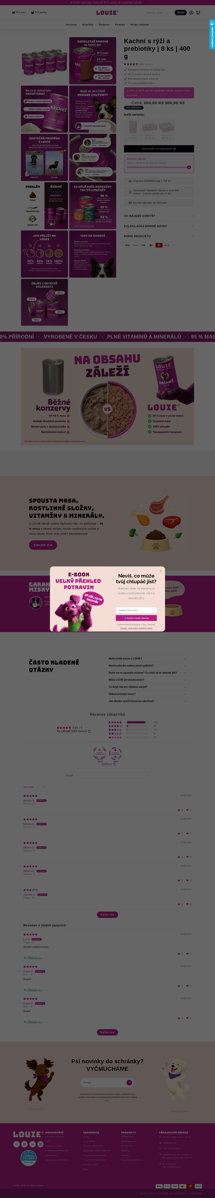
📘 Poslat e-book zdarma (136, 617)
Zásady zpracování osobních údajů (136, 628)
